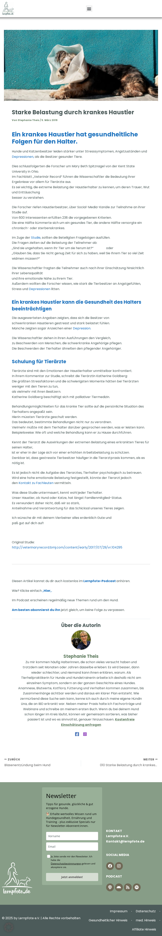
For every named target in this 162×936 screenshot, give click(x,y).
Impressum (118, 911)
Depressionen (39, 289)
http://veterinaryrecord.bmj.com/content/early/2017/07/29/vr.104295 (67, 547)
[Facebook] (77, 733)
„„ (47, 590)
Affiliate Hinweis (144, 929)
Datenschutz (146, 911)
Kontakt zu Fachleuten (36, 483)
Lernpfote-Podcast (99, 581)
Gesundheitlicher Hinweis (108, 920)
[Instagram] (85, 733)
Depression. (82, 328)
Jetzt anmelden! (72, 877)
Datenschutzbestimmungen (66, 863)
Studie (35, 237)
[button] (89, 8)
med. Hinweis (146, 920)
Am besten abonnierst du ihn (36, 610)
